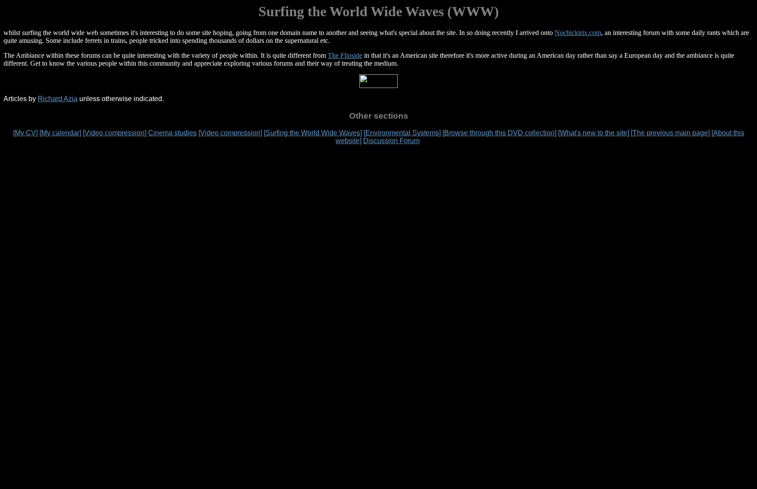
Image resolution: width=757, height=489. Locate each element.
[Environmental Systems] (402, 133)
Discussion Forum (391, 140)
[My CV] (25, 133)
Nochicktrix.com (578, 32)
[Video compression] (114, 133)
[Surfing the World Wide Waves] (313, 133)
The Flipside (345, 55)
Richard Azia (58, 98)
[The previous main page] (670, 133)
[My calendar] (60, 133)
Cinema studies (172, 133)
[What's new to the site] (593, 133)
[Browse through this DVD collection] (499, 133)
